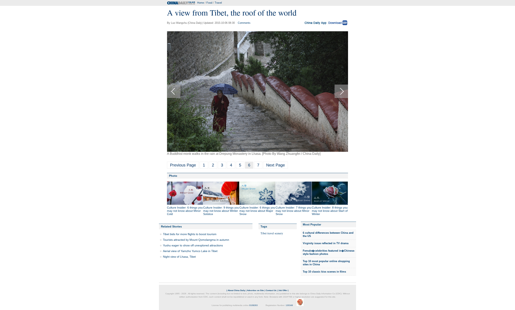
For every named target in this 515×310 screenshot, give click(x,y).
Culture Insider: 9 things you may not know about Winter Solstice (221, 211)
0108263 (253, 305)
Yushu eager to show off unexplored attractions (193, 245)
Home (200, 2)
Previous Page (183, 165)
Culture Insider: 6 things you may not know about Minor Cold (185, 211)
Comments (244, 22)
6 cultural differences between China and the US (328, 234)
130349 (289, 305)
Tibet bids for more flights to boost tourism (189, 234)
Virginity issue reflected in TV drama (325, 243)
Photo (173, 175)
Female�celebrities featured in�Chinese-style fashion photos (329, 252)
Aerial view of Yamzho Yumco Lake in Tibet (190, 251)
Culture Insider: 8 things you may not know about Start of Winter (330, 211)
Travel (218, 2)
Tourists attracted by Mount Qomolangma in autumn (196, 239)
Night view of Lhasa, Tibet (179, 256)
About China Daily (236, 290)
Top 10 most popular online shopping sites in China (326, 263)
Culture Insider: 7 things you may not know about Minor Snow (293, 211)
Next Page (275, 165)
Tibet (264, 233)
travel (270, 233)
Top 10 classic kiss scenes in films (324, 271)
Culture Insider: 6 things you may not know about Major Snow (257, 211)
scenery (279, 233)
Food (209, 2)
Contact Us (271, 290)
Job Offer (282, 290)
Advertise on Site (255, 290)
